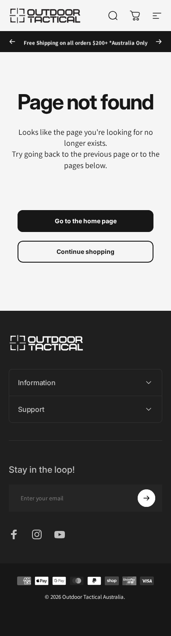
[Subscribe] (146, 498)
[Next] (158, 41)
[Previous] (12, 41)
